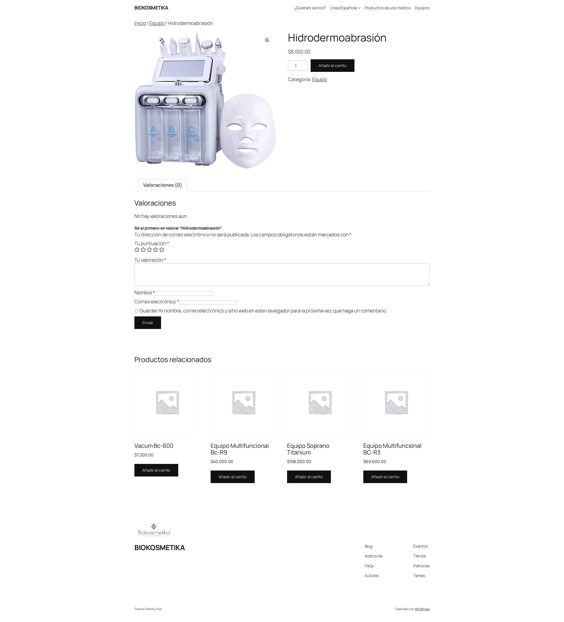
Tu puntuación (151, 243)
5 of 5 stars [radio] (161, 249)
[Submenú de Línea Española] (359, 8)
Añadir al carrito (333, 65)
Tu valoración (150, 260)
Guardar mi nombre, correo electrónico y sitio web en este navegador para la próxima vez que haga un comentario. (263, 310)
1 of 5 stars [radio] (137, 249)
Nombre (144, 292)
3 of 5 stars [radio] (149, 249)
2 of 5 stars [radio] (143, 249)
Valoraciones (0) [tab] (162, 185)
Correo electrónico (156, 301)
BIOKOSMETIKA (151, 7)
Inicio (140, 23)
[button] (267, 40)
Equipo (156, 23)
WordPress (422, 609)
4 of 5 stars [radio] (155, 249)
